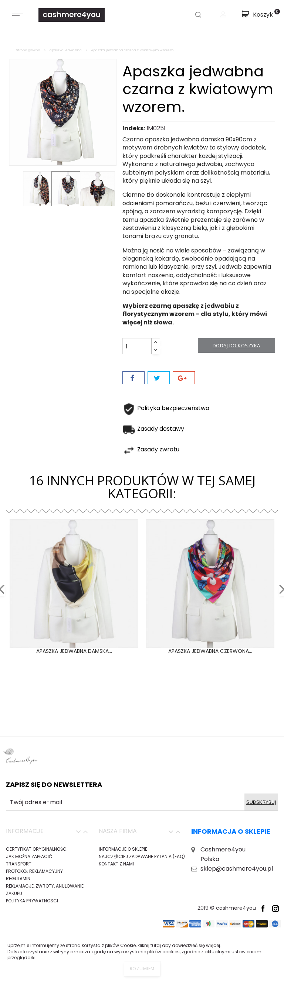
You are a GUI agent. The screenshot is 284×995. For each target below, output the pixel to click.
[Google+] (184, 378)
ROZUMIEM (142, 968)
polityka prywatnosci (32, 901)
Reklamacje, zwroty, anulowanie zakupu (45, 889)
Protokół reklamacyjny (34, 871)
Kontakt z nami (116, 864)
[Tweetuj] (158, 378)
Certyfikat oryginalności (37, 849)
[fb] (263, 908)
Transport (18, 864)
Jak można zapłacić (29, 856)
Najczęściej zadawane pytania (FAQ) (142, 856)
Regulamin (18, 878)
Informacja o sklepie (230, 831)
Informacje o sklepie (123, 849)
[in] (275, 908)
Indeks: (133, 128)
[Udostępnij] (133, 378)
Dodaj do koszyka (236, 345)
